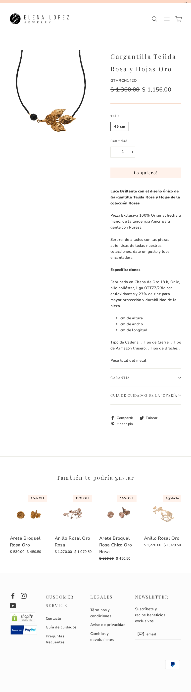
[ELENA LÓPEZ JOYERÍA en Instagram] (24, 596)
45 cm (119, 126)
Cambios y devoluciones (102, 636)
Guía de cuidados (61, 627)
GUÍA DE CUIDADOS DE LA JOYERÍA (143, 395)
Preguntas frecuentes (55, 639)
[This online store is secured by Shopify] (22, 622)
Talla (115, 116)
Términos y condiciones (100, 612)
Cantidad (119, 141)
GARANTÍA (120, 377)
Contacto (53, 618)
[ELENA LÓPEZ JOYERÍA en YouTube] (13, 606)
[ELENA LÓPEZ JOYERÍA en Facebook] (13, 596)
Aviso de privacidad (108, 624)
